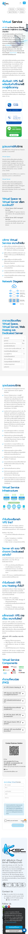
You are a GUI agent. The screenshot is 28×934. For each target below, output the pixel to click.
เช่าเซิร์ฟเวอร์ (8, 45)
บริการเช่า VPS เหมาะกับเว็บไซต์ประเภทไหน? (13, 730)
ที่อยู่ (6, 759)
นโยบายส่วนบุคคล (11, 922)
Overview (11, 9)
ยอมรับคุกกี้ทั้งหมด (14, 927)
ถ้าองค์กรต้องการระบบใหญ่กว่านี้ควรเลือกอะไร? (13, 708)
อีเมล (6, 769)
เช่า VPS (4, 27)
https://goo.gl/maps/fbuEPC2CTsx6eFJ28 (14, 766)
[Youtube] (9, 906)
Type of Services (13, 12)
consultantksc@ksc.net (11, 771)
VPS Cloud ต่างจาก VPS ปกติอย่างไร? (13, 723)
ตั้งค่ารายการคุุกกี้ (14, 931)
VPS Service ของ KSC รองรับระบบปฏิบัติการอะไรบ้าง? (13, 694)
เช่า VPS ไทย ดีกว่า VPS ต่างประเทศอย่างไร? (12, 715)
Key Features (20, 9)
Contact (22, 12)
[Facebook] (6, 906)
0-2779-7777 (13, 898)
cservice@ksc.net (14, 900)
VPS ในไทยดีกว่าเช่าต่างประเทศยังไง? (13, 701)
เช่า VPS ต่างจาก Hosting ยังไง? (14, 687)
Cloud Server (13, 53)
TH (20, 3)
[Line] (3, 906)
